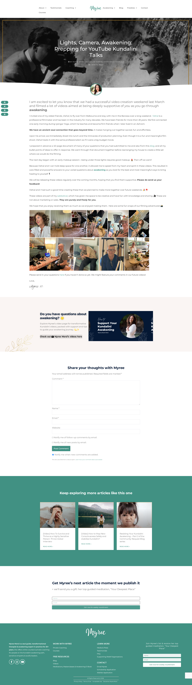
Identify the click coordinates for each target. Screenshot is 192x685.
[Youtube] (22, 661)
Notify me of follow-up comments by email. (75, 437)
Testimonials (56, 8)
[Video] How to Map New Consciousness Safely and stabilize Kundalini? (93, 536)
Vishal (155, 116)
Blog (121, 8)
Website (56, 427)
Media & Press (102, 648)
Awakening (108, 8)
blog (152, 146)
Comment (58, 379)
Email (55, 418)
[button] (4, 102)
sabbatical (62, 196)
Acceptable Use (97, 681)
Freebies (131, 8)
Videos (55, 664)
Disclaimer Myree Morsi (110, 681)
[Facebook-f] (11, 661)
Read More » (48, 546)
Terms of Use (87, 681)
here (62, 275)
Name (55, 408)
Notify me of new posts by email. (70, 442)
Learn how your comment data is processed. (89, 459)
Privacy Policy (78, 681)
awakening (100, 170)
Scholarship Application (106, 670)
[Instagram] (17, 661)
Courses (42, 12)
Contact (144, 8)
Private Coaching (60, 648)
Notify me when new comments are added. (76, 454)
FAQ (98, 654)
